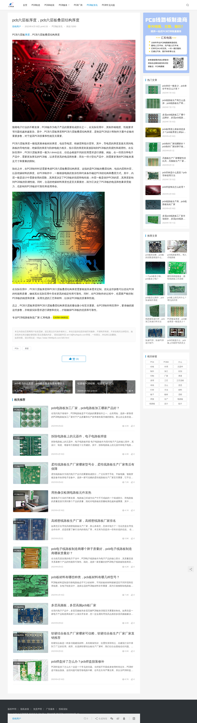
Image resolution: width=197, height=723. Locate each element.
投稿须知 (63, 708)
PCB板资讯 (92, 4)
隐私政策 (24, 708)
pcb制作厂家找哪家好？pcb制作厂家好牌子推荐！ (173, 146)
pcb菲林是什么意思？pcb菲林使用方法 (174, 174)
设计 (166, 403)
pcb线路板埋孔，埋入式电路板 (177, 256)
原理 (152, 380)
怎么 (166, 385)
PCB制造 (36, 4)
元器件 (180, 366)
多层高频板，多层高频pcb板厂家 (73, 605)
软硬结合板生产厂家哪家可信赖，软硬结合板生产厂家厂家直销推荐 (92, 635)
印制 (152, 375)
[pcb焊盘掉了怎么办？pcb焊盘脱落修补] (30, 670)
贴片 (180, 403)
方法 (166, 389)
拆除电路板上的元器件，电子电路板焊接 (79, 436)
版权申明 (12, 708)
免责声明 (37, 708)
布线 (152, 385)
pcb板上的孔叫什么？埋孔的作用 (177, 298)
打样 (152, 389)
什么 (180, 362)
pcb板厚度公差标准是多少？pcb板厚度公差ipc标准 (174, 132)
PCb (16, 348)
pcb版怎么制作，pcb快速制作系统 (154, 298)
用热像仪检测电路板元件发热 (71, 492)
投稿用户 (16, 26)
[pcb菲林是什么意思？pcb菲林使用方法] (153, 172)
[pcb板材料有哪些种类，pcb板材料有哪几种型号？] (30, 586)
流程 (180, 394)
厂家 (166, 375)
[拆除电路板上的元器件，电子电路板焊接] (30, 445)
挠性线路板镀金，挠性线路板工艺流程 (176, 277)
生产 (166, 399)
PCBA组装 (49, 4)
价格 (152, 366)
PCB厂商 (78, 4)
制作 (152, 371)
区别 (180, 371)
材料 (180, 389)
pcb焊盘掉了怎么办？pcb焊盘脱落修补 (77, 661)
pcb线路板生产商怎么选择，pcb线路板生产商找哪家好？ (173, 103)
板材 (166, 394)
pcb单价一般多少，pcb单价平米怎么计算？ (174, 87)
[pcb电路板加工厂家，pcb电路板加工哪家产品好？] (30, 417)
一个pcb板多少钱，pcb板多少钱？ (154, 277)
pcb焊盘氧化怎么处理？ (173, 186)
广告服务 (50, 708)
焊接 (152, 399)
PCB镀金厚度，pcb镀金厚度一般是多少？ (177, 320)
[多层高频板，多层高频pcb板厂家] (30, 614)
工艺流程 (180, 380)
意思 (180, 385)
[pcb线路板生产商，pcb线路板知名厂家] (153, 201)
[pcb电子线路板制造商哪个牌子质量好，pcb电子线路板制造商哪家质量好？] (30, 557)
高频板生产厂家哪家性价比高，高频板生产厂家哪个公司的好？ (174, 160)
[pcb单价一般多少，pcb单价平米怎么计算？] (153, 85)
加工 (166, 371)
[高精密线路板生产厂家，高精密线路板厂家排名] (30, 529)
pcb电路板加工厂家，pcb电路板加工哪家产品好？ (85, 408)
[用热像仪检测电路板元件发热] (30, 501)
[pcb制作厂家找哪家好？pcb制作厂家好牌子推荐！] (153, 143)
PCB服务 (63, 4)
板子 (152, 394)
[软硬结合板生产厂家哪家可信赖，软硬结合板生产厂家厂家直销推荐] (30, 642)
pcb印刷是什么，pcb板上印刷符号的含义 (176, 341)
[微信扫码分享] (112, 718)
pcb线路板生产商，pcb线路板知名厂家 (174, 203)
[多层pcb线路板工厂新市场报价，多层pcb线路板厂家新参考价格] (153, 216)
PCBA (166, 362)
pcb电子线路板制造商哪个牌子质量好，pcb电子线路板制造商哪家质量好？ (91, 551)
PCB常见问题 (108, 4)
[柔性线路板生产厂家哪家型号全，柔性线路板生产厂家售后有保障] (30, 473)
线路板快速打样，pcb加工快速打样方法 (155, 320)
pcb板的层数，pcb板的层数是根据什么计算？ (154, 256)
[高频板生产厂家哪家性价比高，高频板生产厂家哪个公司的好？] (153, 158)
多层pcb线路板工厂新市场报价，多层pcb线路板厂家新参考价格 (173, 218)
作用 (166, 366)
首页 (25, 4)
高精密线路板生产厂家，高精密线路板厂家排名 (83, 520)
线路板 (152, 403)
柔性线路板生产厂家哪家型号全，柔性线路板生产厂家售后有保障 (92, 466)
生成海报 (102, 718)
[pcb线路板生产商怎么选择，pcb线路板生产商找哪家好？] (153, 100)
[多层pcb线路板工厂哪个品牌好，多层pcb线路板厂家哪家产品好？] (153, 114)
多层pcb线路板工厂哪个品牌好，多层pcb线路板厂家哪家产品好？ (173, 117)
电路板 (180, 399)
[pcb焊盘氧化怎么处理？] (153, 187)
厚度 (27, 34)
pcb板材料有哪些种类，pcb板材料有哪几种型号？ (85, 577)
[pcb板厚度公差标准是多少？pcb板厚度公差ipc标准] (153, 129)
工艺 (166, 380)
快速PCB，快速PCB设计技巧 (154, 341)
